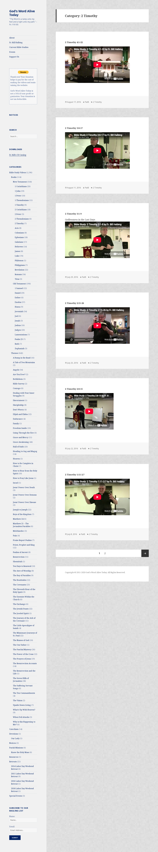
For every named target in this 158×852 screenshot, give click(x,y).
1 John (17, 191)
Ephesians (19, 237)
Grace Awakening (21, 442)
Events (12, 52)
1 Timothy (19, 205)
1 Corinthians (21, 186)
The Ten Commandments (24, 693)
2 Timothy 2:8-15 (74, 389)
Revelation (19, 269)
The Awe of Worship (22, 571)
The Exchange (19, 604)
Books (13, 177)
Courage (16, 388)
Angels (16, 370)
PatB (87, 102)
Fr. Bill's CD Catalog (17, 155)
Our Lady (15, 738)
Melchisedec (18, 531)
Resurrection (18, 557)
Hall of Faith (18, 446)
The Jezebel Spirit (21, 613)
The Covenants (19, 584)
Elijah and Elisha (20, 414)
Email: (12, 826)
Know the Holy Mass (20, 752)
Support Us (14, 56)
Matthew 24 (18, 519)
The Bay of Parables (22, 575)
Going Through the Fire (23, 432)
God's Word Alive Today (22, 13)
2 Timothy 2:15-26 (74, 303)
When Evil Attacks (21, 717)
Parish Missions (16, 747)
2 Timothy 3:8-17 (74, 128)
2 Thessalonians (22, 219)
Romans (18, 274)
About (12, 37)
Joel (16, 316)
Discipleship (18, 405)
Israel (15, 483)
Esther (18, 297)
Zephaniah (19, 348)
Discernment (18, 400)
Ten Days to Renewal (22, 566)
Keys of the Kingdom (22, 514)
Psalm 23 (19, 339)
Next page (145, 553)
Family (16, 423)
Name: (12, 816)
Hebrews (19, 246)
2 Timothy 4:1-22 (74, 42)
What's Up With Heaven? (24, 709)
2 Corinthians (21, 209)
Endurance (18, 419)
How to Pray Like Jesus (23, 478)
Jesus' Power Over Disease (24, 502)
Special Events (15, 796)
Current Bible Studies (18, 47)
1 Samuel (19, 288)
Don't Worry (18, 409)
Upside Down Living (22, 705)
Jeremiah (19, 311)
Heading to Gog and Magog (25, 451)
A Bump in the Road (21, 357)
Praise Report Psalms (22, 540)
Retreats (13, 761)
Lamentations (21, 334)
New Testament (20, 181)
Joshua (18, 325)
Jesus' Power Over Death (24, 487)
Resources (13, 757)
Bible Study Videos (17, 172)
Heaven (16, 458)
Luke (17, 256)
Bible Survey (18, 383)
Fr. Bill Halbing (16, 42)
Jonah (17, 320)
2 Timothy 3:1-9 (73, 213)
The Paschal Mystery (22, 649)
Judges (18, 330)
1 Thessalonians (22, 200)
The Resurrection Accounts (25, 663)
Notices (12, 743)
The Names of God (21, 640)
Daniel (17, 293)
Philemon (19, 260)
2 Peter (18, 214)
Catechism (13, 729)
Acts (17, 228)
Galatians (19, 242)
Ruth (17, 344)
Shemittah (17, 561)
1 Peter (18, 195)
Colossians (19, 232)
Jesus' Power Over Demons (25, 495)
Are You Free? (19, 374)
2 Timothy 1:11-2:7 (74, 474)
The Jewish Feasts (20, 608)
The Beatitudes (19, 580)
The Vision (17, 700)
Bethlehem (18, 379)
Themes (14, 353)
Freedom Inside (20, 428)
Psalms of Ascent (20, 552)
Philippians (20, 265)
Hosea (17, 307)
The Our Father (19, 645)
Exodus (18, 302)
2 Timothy (19, 223)
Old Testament (19, 283)
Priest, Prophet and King (24, 545)
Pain (15, 535)
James (17, 251)
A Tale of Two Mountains (24, 362)
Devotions (13, 734)
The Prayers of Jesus (22, 658)
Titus (17, 279)
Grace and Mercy (20, 437)
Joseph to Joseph (20, 509)
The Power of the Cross (23, 654)
